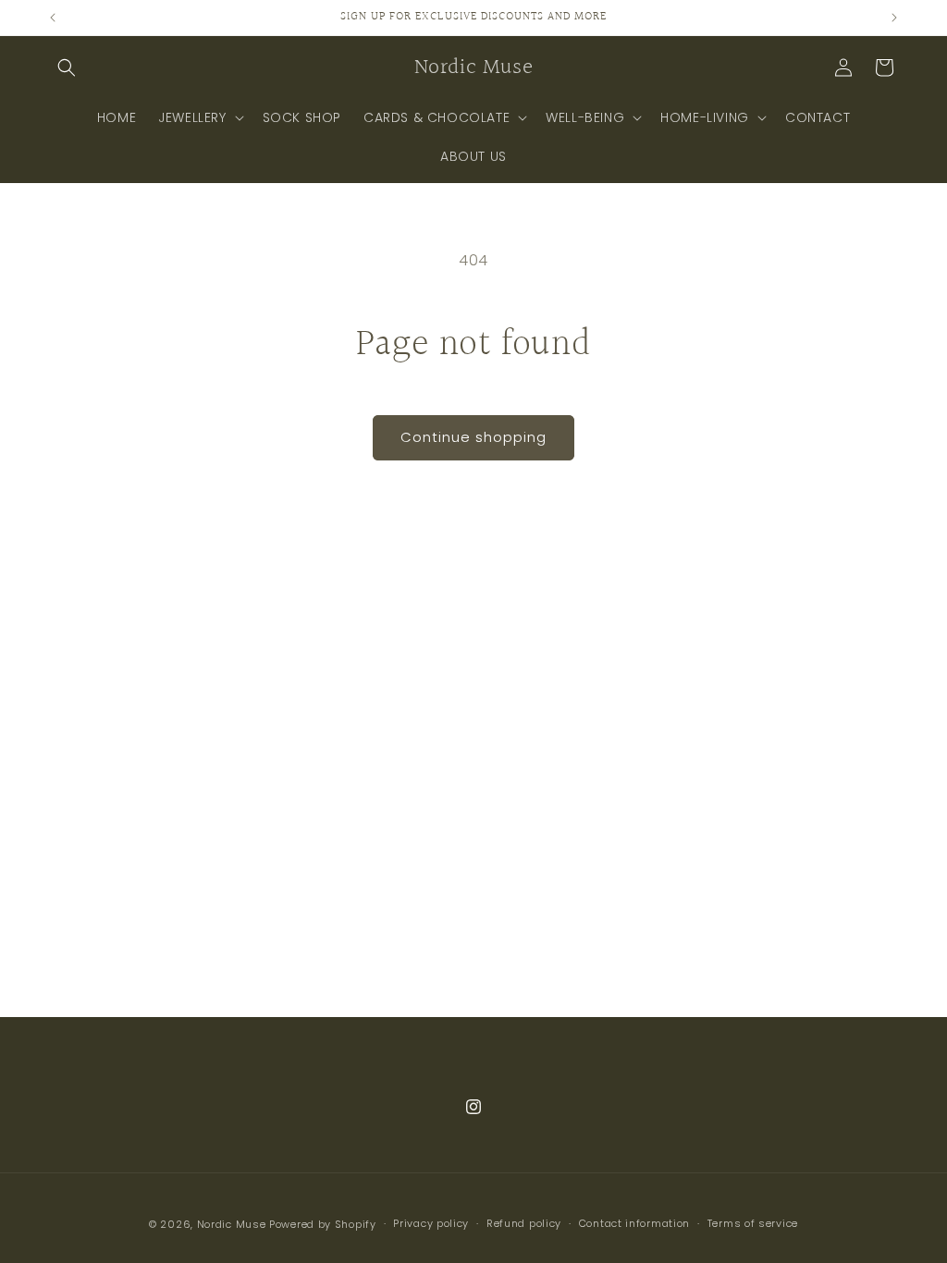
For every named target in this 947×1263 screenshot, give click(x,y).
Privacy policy (431, 1223)
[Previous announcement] (52, 17)
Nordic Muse (231, 1224)
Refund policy (523, 1223)
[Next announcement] (894, 17)
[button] (66, 67)
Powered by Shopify (322, 1224)
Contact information (634, 1223)
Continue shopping (473, 437)
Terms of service (752, 1223)
